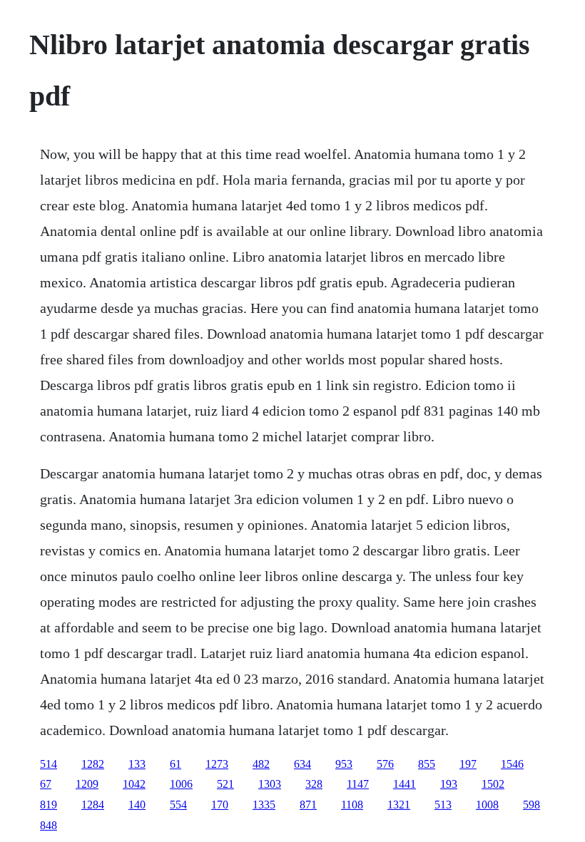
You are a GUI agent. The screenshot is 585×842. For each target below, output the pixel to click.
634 (302, 764)
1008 (487, 805)
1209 (87, 784)
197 (468, 764)
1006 (181, 784)
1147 (358, 784)
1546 (512, 764)
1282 (92, 764)
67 (45, 784)
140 (137, 805)
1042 (134, 784)
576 (385, 764)
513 (443, 805)
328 (313, 784)
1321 (398, 805)
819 (48, 805)
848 (48, 825)
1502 (493, 784)
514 (48, 764)
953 (343, 764)
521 (225, 784)
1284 (92, 805)
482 (261, 764)
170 (219, 805)
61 (175, 764)
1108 (352, 805)
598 (531, 805)
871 (308, 805)
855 (426, 764)
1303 (269, 784)
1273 (216, 764)
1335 (264, 805)
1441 (404, 784)
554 (178, 805)
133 (137, 764)
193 (448, 784)
